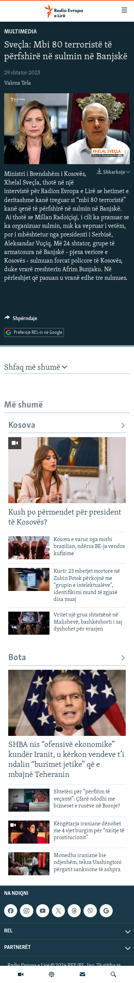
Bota (17, 658)
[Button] (20, 320)
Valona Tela (17, 83)
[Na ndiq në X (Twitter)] (58, 910)
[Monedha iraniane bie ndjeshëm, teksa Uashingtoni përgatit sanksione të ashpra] (28, 863)
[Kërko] (113, 974)
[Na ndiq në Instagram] (26, 910)
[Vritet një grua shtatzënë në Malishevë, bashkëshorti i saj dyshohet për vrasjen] (28, 623)
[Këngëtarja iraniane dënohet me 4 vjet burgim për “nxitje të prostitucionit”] (28, 832)
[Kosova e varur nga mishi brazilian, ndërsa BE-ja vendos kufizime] (28, 547)
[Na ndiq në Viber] (90, 910)
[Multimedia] (20, 974)
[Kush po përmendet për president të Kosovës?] (67, 470)
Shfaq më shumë (33, 368)
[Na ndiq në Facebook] (10, 910)
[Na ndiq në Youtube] (42, 910)
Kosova (21, 425)
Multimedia (20, 32)
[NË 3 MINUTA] (82, 974)
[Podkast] (51, 974)
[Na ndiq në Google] (106, 910)
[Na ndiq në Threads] (74, 910)
